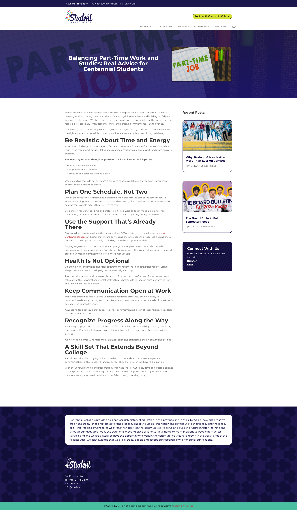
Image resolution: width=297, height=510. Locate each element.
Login (190, 264)
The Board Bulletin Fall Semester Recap (202, 220)
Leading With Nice (183, 505)
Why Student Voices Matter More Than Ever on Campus (206, 159)
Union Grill (130, 3)
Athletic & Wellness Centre (106, 3)
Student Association (77, 3)
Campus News (208, 165)
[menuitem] (146, 26)
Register (192, 260)
